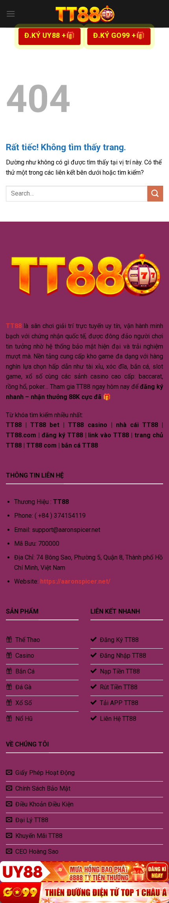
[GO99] (84, 892)
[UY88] (84, 871)
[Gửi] (155, 193)
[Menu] (10, 13)
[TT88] (84, 14)
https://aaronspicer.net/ (75, 581)
